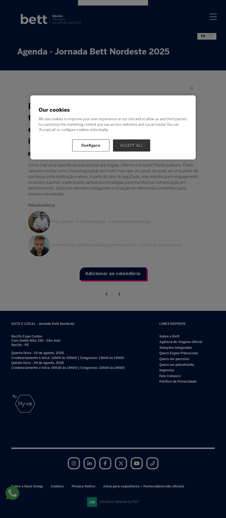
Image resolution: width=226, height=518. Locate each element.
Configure (91, 145)
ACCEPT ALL (131, 145)
